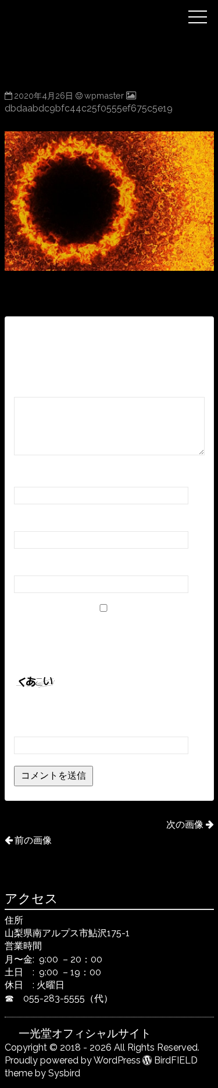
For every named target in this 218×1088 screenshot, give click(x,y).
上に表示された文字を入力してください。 (102, 710)
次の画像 (184, 824)
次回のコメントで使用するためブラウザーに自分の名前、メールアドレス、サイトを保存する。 (107, 640)
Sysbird (64, 1073)
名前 (27, 476)
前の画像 (33, 840)
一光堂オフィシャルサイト (100, 7)
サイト (28, 564)
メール (31, 520)
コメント (36, 386)
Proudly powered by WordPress (73, 1060)
